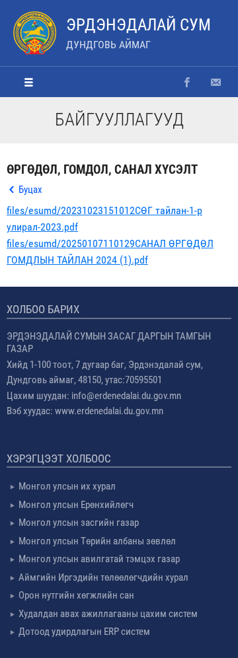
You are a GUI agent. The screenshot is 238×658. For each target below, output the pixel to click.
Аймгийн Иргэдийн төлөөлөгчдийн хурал (103, 577)
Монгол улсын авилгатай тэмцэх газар (99, 559)
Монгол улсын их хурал (67, 486)
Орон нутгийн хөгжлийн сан (76, 595)
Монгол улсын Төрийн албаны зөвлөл (97, 541)
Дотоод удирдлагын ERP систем (84, 632)
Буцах (30, 190)
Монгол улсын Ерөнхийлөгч (76, 505)
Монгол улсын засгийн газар (79, 523)
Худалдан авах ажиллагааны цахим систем (108, 614)
